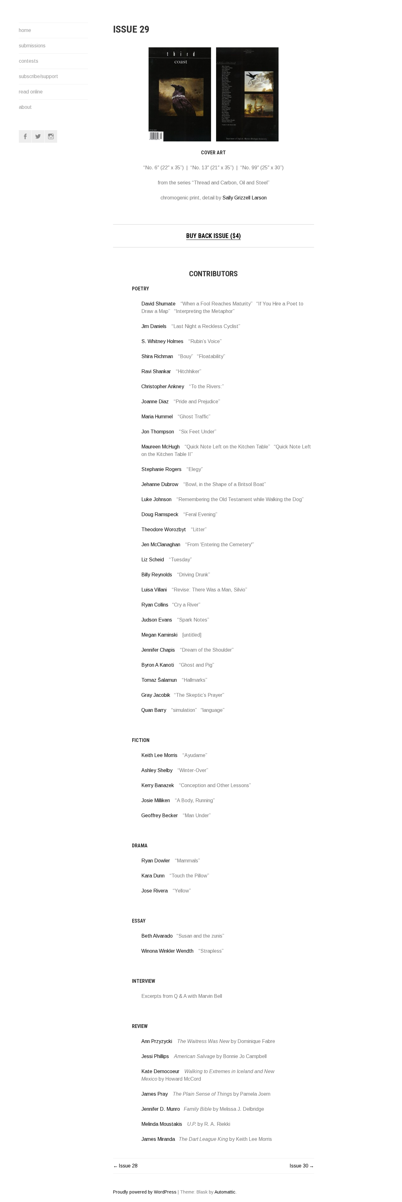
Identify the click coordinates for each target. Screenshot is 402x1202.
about (25, 107)
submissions (32, 45)
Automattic (225, 1191)
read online (31, 91)
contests (28, 61)
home (25, 30)
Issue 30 (299, 1165)
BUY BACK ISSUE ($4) (213, 236)
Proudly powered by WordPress (145, 1191)
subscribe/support (38, 76)
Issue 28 (128, 1165)
